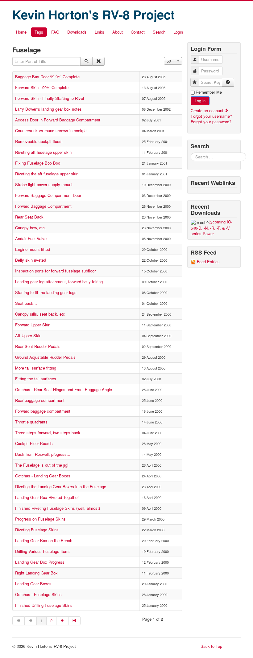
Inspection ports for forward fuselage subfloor (55, 271)
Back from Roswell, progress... (42, 454)
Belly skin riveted (30, 260)
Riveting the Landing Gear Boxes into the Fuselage (60, 486)
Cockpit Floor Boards (34, 443)
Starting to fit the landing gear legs (46, 292)
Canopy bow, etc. (30, 228)
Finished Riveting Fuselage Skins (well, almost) (57, 508)
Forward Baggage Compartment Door (48, 195)
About (117, 32)
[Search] (86, 61)
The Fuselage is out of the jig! (41, 465)
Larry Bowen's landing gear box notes (48, 109)
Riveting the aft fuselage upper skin (46, 174)
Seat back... (26, 303)
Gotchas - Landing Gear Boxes (42, 476)
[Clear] (98, 61)
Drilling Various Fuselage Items (43, 551)
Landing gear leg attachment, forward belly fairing (59, 281)
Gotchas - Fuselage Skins (38, 594)
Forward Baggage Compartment (43, 206)
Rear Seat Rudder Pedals (37, 346)
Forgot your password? (211, 122)
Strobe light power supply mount (44, 184)
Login (178, 32)
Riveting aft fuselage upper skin (43, 152)
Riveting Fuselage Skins (37, 530)
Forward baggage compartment (42, 411)
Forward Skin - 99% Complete (41, 87)
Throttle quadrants (31, 422)
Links (99, 32)
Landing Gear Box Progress (39, 562)
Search (159, 32)
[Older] (62, 620)
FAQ (55, 32)
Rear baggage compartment (39, 400)
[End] (74, 620)
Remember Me (209, 92)
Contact (138, 32)
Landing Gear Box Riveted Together (47, 497)
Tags (39, 32)
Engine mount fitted (32, 249)
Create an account (208, 110)
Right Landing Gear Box (36, 573)
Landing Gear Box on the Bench (43, 540)
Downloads (77, 32)
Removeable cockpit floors (39, 141)
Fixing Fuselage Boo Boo (37, 163)
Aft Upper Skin (28, 335)
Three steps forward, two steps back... (49, 432)
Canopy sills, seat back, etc (40, 314)
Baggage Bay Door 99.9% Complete (47, 77)
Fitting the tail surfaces (35, 379)
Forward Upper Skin (32, 325)
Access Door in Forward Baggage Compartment (57, 120)
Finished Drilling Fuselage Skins (44, 605)
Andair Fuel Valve (31, 238)
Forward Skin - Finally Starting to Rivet (49, 98)
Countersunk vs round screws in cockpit (51, 130)
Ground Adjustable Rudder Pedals (45, 357)
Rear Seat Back (29, 217)
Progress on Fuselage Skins (40, 519)
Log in (200, 101)
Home (21, 32)
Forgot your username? (211, 116)
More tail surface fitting (35, 368)
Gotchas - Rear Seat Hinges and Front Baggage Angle (63, 389)
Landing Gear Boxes (33, 583)
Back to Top (211, 646)
